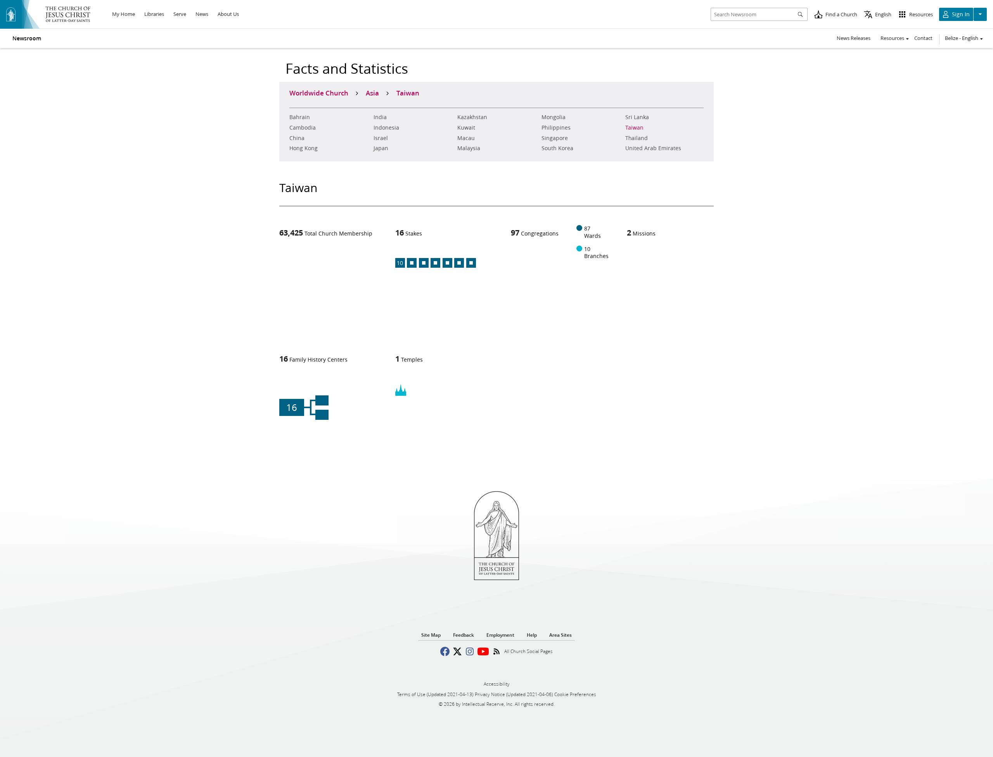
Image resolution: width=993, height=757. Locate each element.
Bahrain (299, 117)
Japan (381, 148)
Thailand (636, 138)
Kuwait (466, 128)
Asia (372, 92)
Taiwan (634, 128)
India (380, 117)
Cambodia (302, 128)
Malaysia (468, 148)
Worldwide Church (318, 92)
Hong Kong (303, 148)
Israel (381, 138)
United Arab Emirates (653, 148)
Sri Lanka (637, 117)
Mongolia (553, 117)
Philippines (556, 128)
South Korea (557, 148)
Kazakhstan (472, 117)
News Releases (853, 38)
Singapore (554, 138)
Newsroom (26, 38)
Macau (466, 138)
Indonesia (386, 128)
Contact (923, 38)
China (296, 138)
